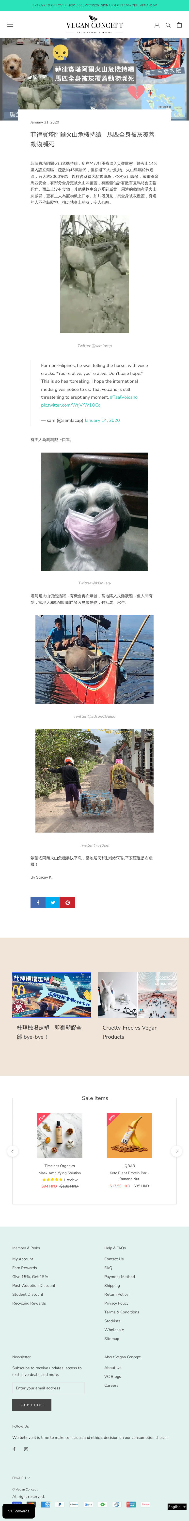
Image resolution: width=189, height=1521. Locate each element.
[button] (177, 1507)
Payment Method (119, 1276)
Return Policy (116, 1294)
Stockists (112, 1321)
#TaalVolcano (124, 397)
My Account (22, 1259)
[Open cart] (179, 25)
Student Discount (27, 1294)
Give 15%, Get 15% (30, 1276)
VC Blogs (112, 1376)
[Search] (168, 24)
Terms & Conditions (121, 1312)
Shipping (112, 1285)
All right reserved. (28, 1496)
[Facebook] (14, 1449)
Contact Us (114, 1259)
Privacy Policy (116, 1303)
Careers (111, 1385)
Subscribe (31, 1405)
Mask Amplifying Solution (60, 1173)
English (19, 1478)
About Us (112, 1367)
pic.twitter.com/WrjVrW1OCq (71, 405)
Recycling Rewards (29, 1303)
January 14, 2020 (102, 420)
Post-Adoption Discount (33, 1285)
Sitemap (111, 1338)
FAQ (108, 1268)
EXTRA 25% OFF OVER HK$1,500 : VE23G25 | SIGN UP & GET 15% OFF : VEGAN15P (94, 5)
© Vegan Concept (25, 1489)
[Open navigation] (10, 24)
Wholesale (114, 1330)
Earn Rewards (24, 1268)
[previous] (12, 1151)
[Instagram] (26, 1449)
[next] (176, 1151)
